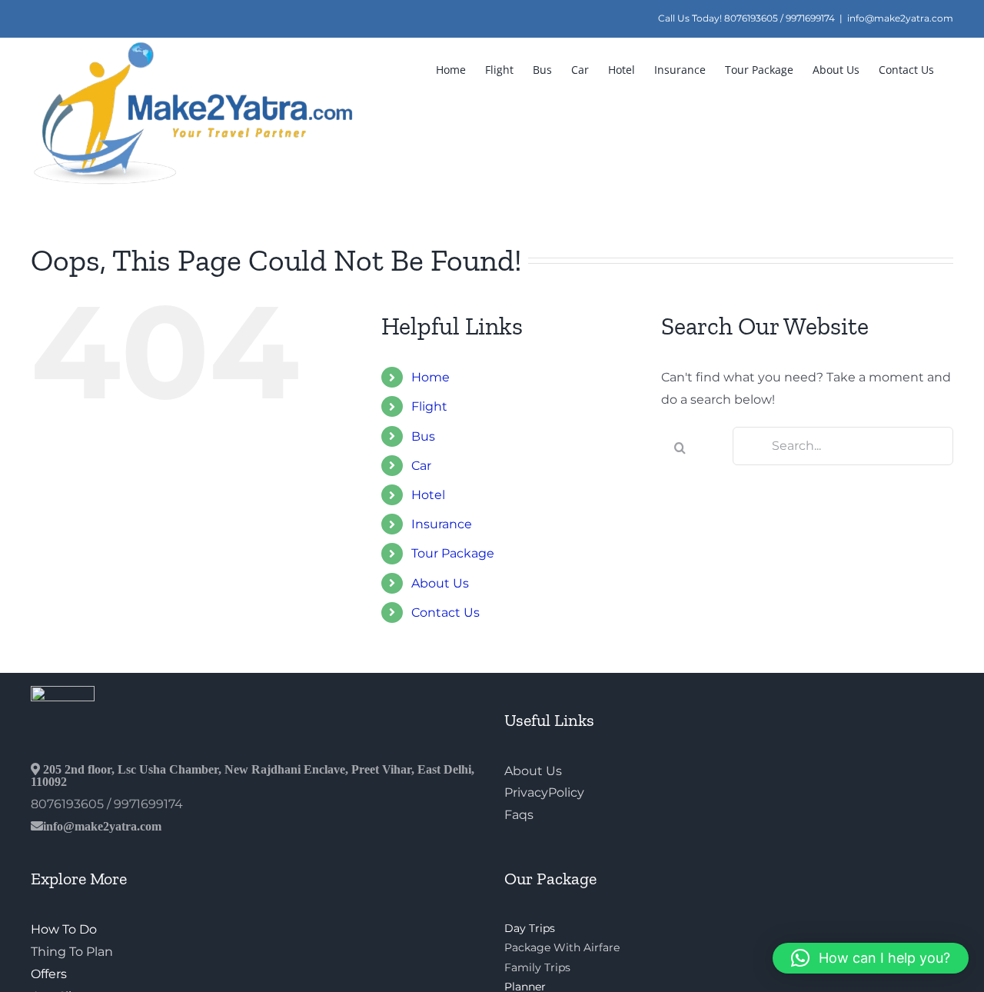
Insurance (441, 524)
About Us (440, 583)
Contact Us (445, 612)
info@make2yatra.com (900, 18)
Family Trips (537, 967)
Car (421, 465)
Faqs (519, 814)
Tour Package (452, 553)
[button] (871, 958)
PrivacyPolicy (544, 792)
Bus (423, 436)
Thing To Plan (72, 951)
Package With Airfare (562, 947)
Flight (429, 406)
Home (430, 377)
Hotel (428, 495)
